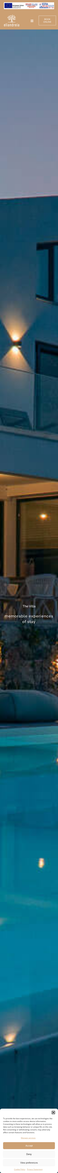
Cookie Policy (19, 1169)
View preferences (29, 1162)
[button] (53, 1112)
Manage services (28, 1138)
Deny (29, 1154)
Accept (29, 1145)
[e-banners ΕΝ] (29, 3)
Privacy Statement (35, 1169)
